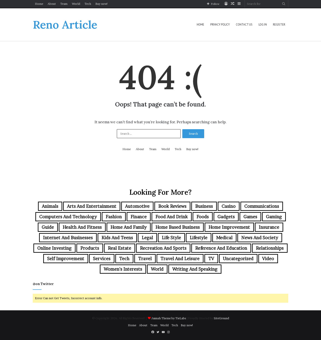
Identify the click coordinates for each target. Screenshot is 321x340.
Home (39, 3)
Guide (48, 227)
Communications (261, 206)
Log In (263, 24)
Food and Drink (171, 216)
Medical (224, 237)
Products (89, 248)
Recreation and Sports (163, 248)
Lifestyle (198, 237)
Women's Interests (123, 269)
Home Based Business (177, 227)
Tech (88, 3)
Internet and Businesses (68, 237)
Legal (147, 237)
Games (250, 216)
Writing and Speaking (194, 269)
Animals (50, 206)
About (52, 3)
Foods (203, 216)
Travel (145, 258)
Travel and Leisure (180, 258)
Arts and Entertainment (91, 206)
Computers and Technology (68, 216)
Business (204, 206)
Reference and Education (221, 248)
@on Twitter (43, 284)
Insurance (269, 227)
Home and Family (128, 227)
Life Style (171, 237)
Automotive (137, 206)
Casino (229, 206)
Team (63, 3)
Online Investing (54, 248)
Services (101, 258)
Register (279, 24)
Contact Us (244, 24)
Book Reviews (172, 206)
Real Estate (119, 248)
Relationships (270, 248)
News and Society (259, 237)
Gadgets (226, 216)
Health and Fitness (82, 227)
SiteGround (221, 318)
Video (268, 258)
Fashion (114, 216)
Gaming (274, 216)
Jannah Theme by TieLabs (168, 318)
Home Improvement (229, 227)
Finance (139, 216)
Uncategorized (238, 258)
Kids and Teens (117, 237)
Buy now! (101, 3)
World (76, 3)
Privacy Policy (220, 24)
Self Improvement (65, 258)
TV (211, 258)
